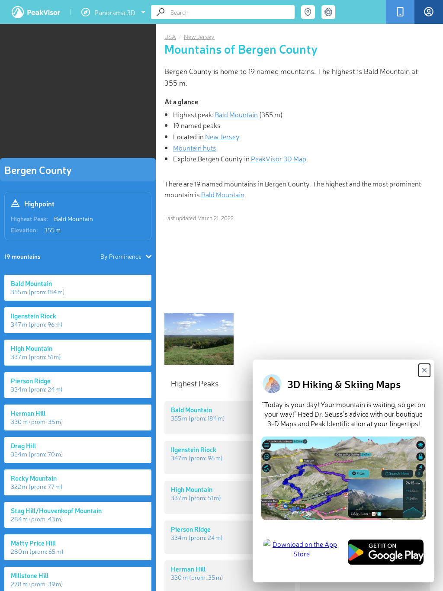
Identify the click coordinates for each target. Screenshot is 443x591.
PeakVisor (36, 12)
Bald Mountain (73, 218)
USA (170, 36)
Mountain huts (194, 147)
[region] (78, 93)
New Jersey (199, 36)
